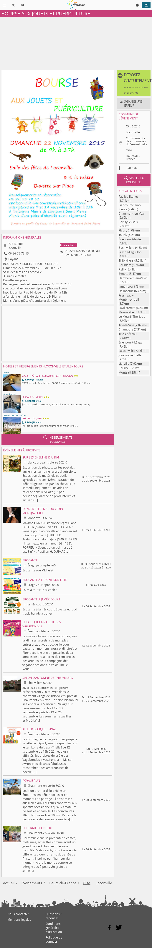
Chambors (126, 329)
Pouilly (123, 368)
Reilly (122, 269)
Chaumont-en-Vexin (132, 213)
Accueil (9, 882)
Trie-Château (128, 334)
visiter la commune (134, 180)
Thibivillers (126, 260)
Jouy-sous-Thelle (130, 355)
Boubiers (125, 265)
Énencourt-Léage (130, 342)
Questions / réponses (53, 916)
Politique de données (53, 939)
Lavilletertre (127, 308)
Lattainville (126, 351)
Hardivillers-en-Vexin (133, 278)
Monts (123, 372)
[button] (133, 83)
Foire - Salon (68, 245)
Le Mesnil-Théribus (132, 317)
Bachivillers (126, 248)
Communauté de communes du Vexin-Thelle (136, 141)
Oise (129, 150)
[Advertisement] (76, 43)
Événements (31, 882)
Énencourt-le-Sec (130, 239)
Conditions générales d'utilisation (53, 928)
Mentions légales (19, 920)
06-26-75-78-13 (18, 253)
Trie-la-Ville (126, 325)
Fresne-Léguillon (130, 252)
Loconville (133, 132)
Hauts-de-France (133, 157)
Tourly (123, 235)
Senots (123, 274)
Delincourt (126, 291)
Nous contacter (18, 914)
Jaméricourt (127, 286)
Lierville (124, 364)
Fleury (123, 230)
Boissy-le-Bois (128, 222)
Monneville (126, 312)
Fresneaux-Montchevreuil (129, 297)
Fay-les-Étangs (128, 197)
